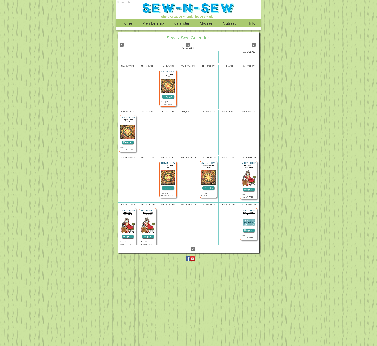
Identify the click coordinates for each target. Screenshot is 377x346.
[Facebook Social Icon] (188, 258)
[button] (153, 24)
